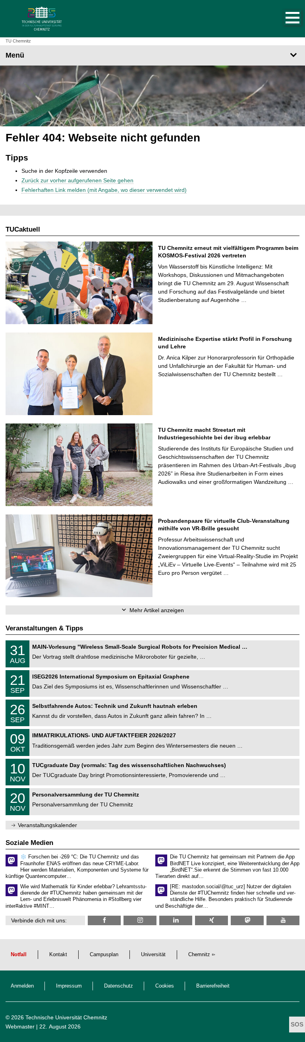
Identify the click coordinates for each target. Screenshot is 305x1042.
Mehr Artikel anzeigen (156, 610)
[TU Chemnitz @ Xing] (211, 920)
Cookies (164, 986)
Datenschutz (118, 986)
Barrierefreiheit (213, 986)
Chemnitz (199, 954)
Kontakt (58, 954)
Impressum (69, 986)
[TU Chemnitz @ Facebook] (104, 920)
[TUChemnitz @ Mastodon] (247, 920)
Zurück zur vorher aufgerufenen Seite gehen (77, 180)
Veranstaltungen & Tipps (44, 628)
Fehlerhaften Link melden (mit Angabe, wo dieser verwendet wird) (104, 190)
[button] (284, 18)
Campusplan (104, 954)
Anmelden (22, 986)
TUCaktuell (23, 229)
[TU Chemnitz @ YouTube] (282, 920)
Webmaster (20, 1026)
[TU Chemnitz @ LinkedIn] (175, 920)
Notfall (19, 954)
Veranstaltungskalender (47, 825)
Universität (153, 954)
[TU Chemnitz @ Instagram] (140, 920)
